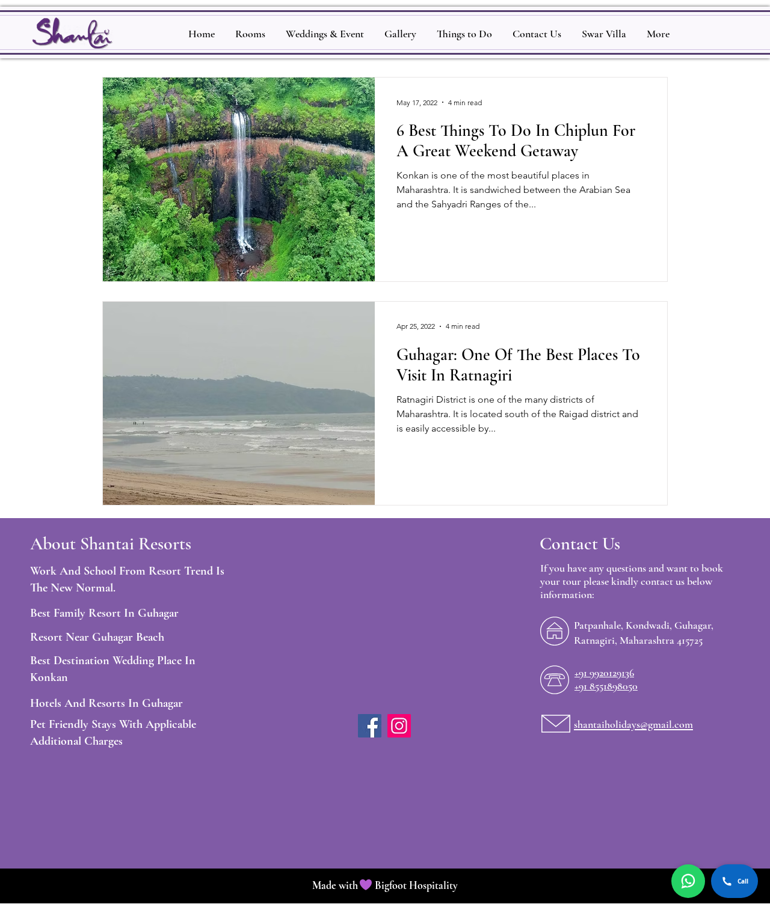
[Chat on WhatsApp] (688, 881)
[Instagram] (399, 725)
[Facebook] (369, 725)
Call (743, 881)
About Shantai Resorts (110, 544)
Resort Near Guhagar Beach (97, 637)
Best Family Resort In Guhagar (104, 613)
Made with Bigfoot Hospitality (385, 885)
